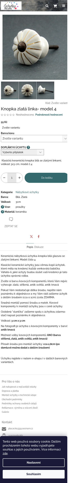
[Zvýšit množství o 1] (19, 178)
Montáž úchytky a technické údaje (19, 395)
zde (5, 453)
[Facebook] (38, 236)
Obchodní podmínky (12, 399)
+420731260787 (15, 435)
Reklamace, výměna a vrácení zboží (20, 408)
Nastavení (34, 462)
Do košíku (46, 177)
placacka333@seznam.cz (20, 428)
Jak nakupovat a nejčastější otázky (19, 387)
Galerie (5, 412)
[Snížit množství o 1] (4, 178)
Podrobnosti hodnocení (49, 114)
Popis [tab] (30, 247)
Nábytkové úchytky (27, 192)
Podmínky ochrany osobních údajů (19, 403)
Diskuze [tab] (38, 247)
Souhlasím (33, 474)
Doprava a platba (10, 391)
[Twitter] (31, 236)
